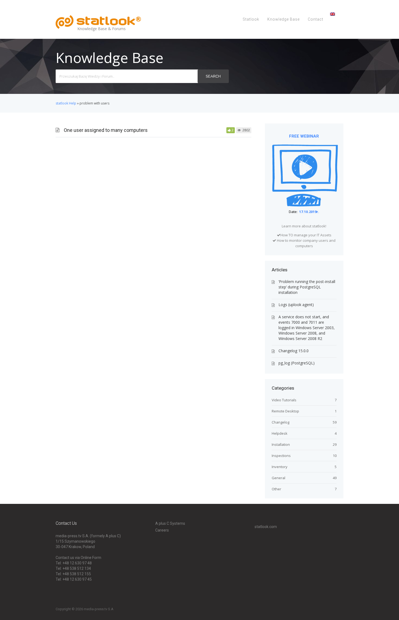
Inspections (281, 455)
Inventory (279, 466)
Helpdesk (279, 433)
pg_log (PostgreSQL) (296, 362)
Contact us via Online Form (78, 557)
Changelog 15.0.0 (293, 350)
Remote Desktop (285, 411)
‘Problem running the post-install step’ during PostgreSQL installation (306, 287)
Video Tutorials (284, 400)
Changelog (280, 422)
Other (276, 489)
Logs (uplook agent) (296, 304)
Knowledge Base (283, 19)
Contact (315, 19)
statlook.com (266, 526)
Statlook (251, 19)
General (278, 477)
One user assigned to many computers (106, 130)
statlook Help (66, 103)
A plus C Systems (170, 523)
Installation (281, 444)
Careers (162, 530)
